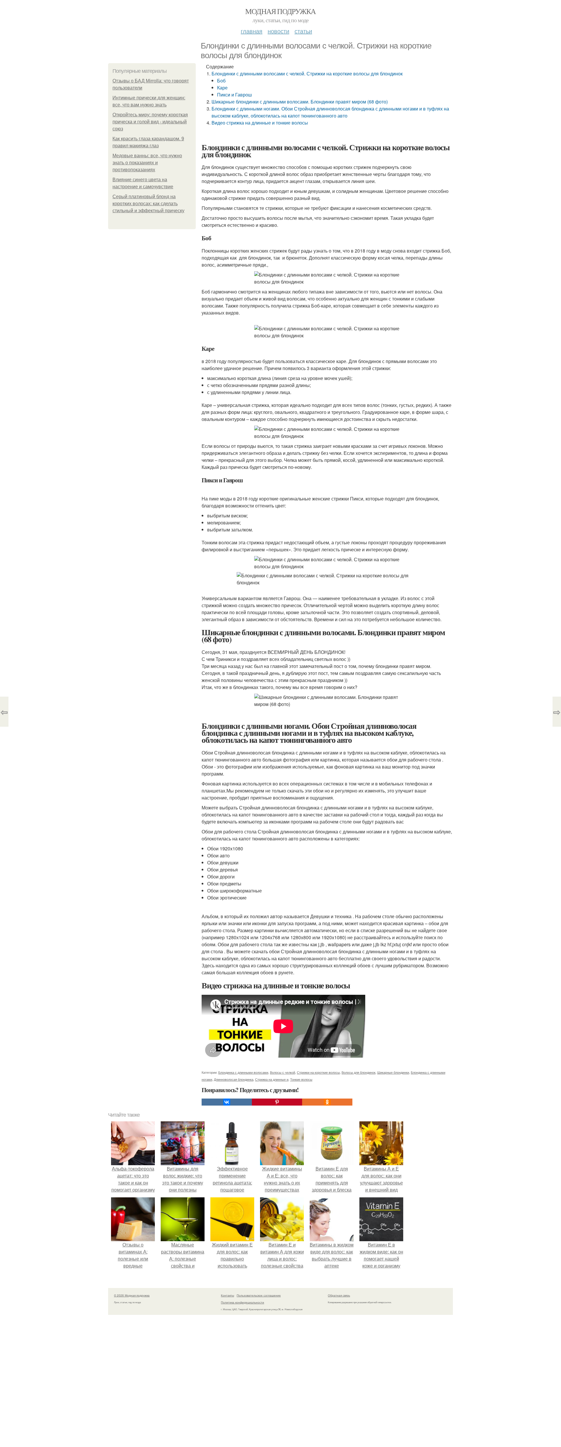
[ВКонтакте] (227, 1102)
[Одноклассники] (327, 1102)
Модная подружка (280, 11)
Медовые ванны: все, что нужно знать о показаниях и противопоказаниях (147, 162)
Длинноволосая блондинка (233, 1079)
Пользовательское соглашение (259, 1295)
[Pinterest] (277, 1102)
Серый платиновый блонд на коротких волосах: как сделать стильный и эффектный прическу (148, 203)
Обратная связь (339, 1295)
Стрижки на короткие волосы (318, 1072)
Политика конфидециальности (242, 1302)
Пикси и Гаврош (234, 94)
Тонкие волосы (301, 1079)
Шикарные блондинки (393, 1072)
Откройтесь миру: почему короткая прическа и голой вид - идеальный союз (150, 121)
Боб (221, 80)
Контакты (227, 1295)
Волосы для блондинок (358, 1072)
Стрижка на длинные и (271, 1079)
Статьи (303, 31)
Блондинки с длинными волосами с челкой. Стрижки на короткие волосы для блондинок (307, 73)
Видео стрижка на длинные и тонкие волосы (260, 122)
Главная (251, 31)
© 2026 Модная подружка (132, 1295)
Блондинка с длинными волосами (243, 1072)
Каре (222, 87)
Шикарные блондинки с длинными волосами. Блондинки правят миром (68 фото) (300, 101)
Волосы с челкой (282, 1072)
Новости (278, 31)
